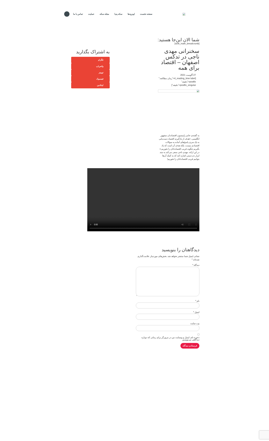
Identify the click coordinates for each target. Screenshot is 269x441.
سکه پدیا (118, 14)
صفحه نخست (146, 14)
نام (197, 301)
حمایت (91, 14)
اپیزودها (131, 14)
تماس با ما (78, 14)
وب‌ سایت (194, 323)
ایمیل (196, 312)
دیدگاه (195, 265)
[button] (66, 14)
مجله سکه (104, 14)
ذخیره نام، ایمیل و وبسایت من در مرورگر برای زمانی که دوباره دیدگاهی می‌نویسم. (170, 338)
